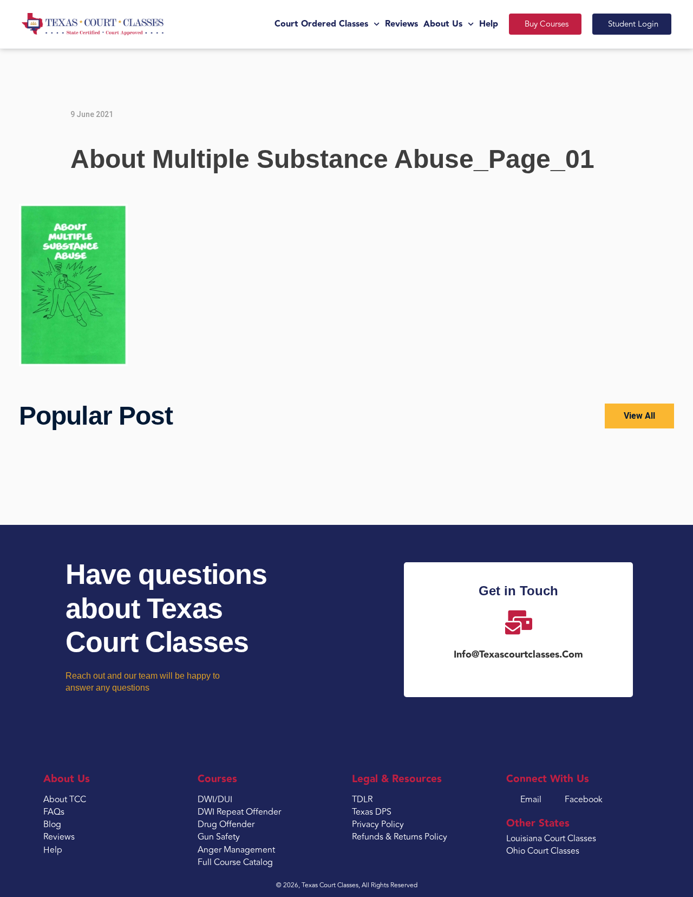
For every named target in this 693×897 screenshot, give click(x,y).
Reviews (401, 24)
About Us (442, 24)
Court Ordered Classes (321, 24)
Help (488, 24)
